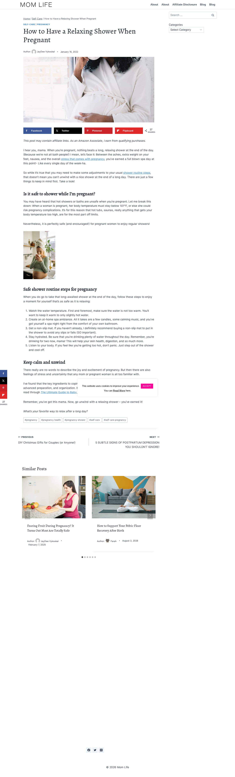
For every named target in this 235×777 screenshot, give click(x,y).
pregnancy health (51, 420)
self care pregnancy (115, 420)
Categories (176, 24)
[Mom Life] (36, 4)
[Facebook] (88, 750)
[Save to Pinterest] (3, 387)
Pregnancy (43, 24)
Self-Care (29, 24)
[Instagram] (101, 750)
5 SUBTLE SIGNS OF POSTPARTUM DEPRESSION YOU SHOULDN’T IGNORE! (127, 442)
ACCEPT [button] (147, 386)
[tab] (82, 557)
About (154, 4)
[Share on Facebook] (3, 373)
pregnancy (31, 420)
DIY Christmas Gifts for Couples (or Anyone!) (46, 440)
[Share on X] (3, 380)
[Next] (150, 515)
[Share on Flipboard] (3, 395)
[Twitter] (95, 750)
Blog (203, 4)
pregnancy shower (75, 420)
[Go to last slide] (27, 515)
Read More (119, 390)
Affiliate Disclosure (184, 4)
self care (94, 420)
